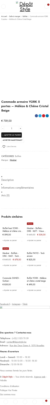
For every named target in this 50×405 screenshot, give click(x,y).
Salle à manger (14, 16)
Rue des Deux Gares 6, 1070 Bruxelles (27, 345)
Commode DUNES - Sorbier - (11, 279)
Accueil (4, 16)
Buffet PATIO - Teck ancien (35, 254)
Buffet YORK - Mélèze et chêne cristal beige (36, 279)
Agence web (39, 376)
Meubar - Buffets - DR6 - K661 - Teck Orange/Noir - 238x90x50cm (11, 257)
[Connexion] (34, 402)
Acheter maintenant (12, 140)
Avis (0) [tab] (5, 195)
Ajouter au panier (12, 135)
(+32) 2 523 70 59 (20, 338)
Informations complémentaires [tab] (17, 187)
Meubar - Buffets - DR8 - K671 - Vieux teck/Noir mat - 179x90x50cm (35, 232)
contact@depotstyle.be (16, 341)
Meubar (13, 160)
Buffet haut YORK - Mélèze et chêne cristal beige (13, 231)
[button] (10, 240)
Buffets (25, 16)
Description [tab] (7, 180)
